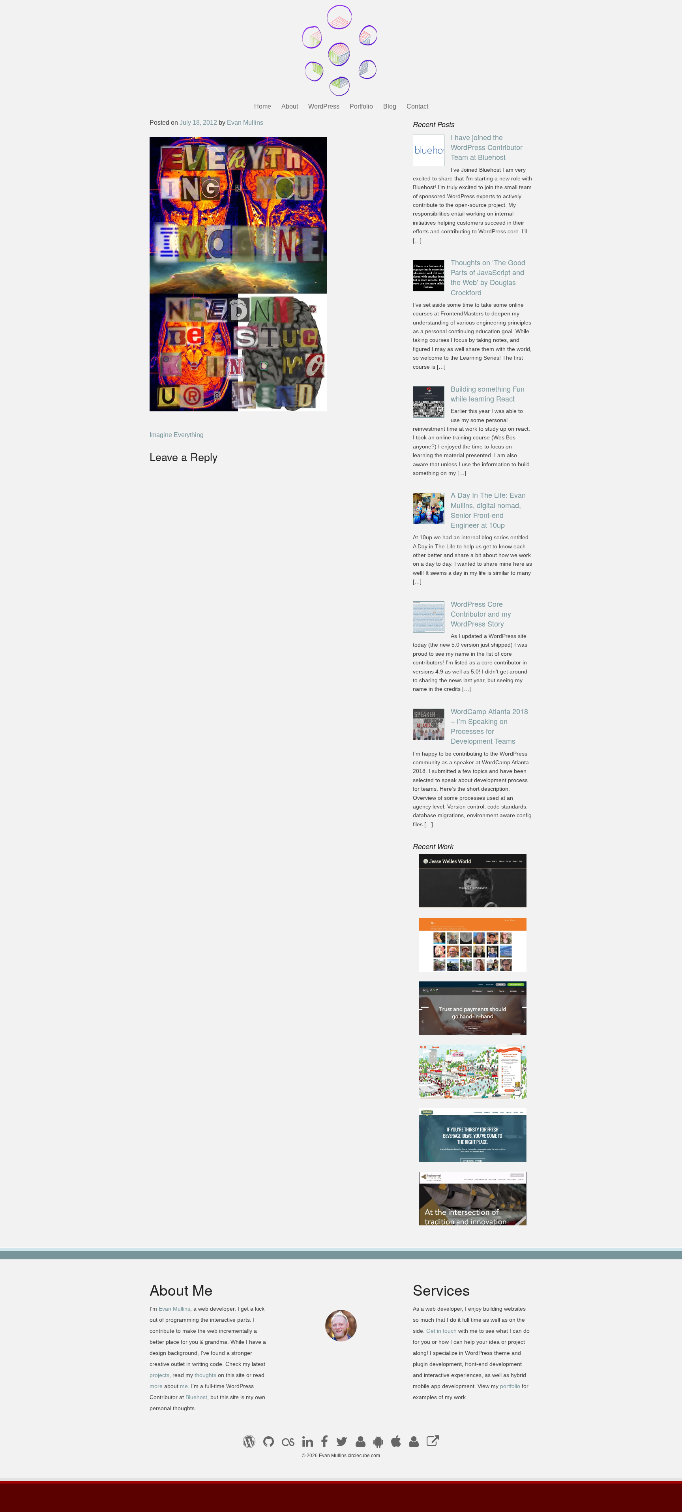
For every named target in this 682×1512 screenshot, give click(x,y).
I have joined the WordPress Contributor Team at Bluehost (487, 147)
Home (262, 106)
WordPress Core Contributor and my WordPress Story (481, 613)
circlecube (341, 50)
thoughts (205, 1375)
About (289, 106)
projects (159, 1375)
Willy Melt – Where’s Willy (461, 1087)
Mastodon (433, 1444)
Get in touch (441, 1331)
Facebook (324, 1444)
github (268, 1444)
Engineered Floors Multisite (463, 1214)
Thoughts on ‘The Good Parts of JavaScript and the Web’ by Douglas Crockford (488, 277)
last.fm (288, 1444)
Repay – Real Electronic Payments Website (459, 1019)
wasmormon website (454, 960)
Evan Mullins (245, 122)
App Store (396, 1444)
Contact (417, 106)
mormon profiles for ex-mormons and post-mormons (414, 1444)
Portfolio (361, 106)
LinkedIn (307, 1444)
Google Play (378, 1444)
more (156, 1386)
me (184, 1386)
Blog (389, 106)
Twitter (342, 1444)
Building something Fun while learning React (488, 393)
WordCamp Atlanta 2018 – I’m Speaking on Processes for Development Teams (489, 726)
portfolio (510, 1386)
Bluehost (196, 1397)
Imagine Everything (177, 434)
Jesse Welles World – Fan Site (468, 897)
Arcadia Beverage (450, 1151)
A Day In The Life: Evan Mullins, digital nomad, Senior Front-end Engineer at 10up (488, 510)
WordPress (323, 106)
